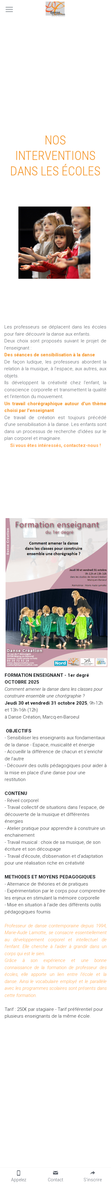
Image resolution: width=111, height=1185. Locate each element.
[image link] (56, 8)
